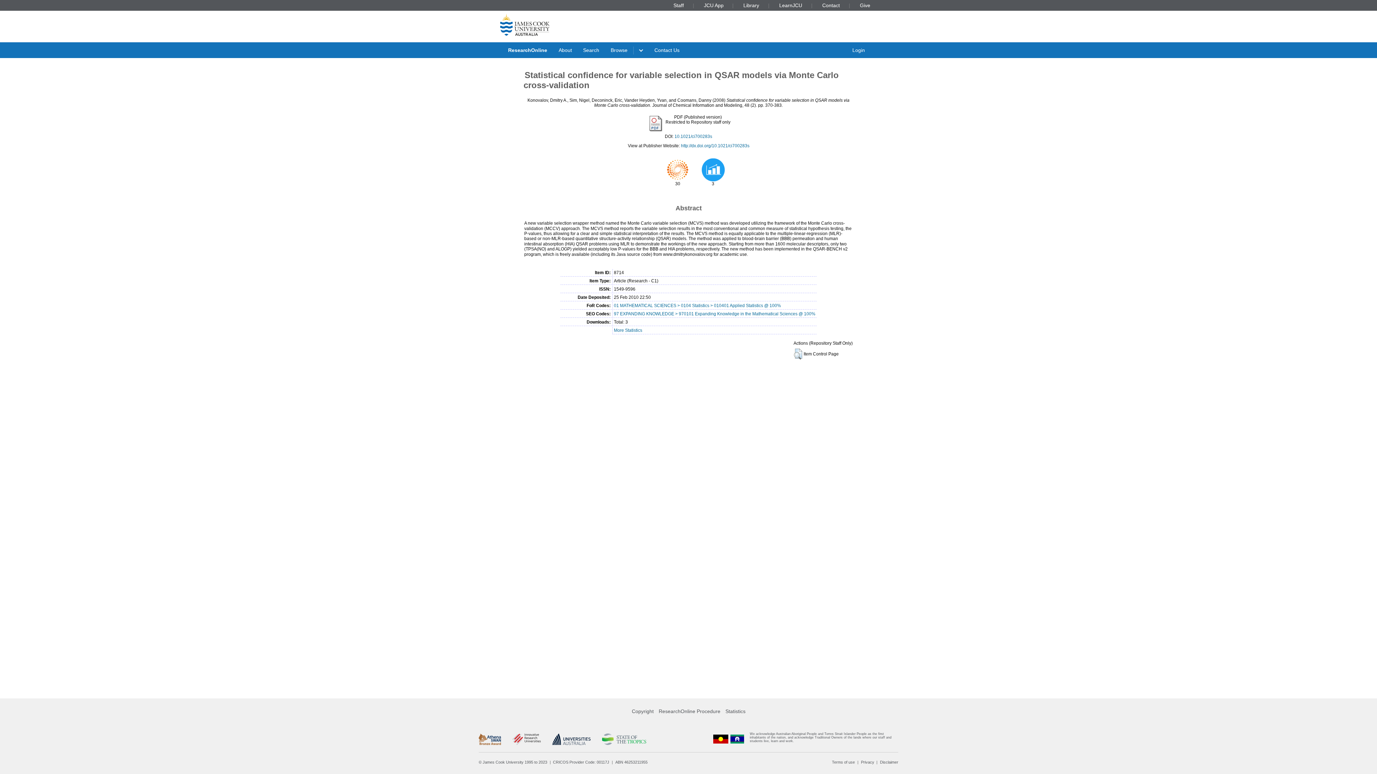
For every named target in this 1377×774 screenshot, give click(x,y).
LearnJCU (790, 5)
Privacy (867, 762)
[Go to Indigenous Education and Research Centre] (720, 739)
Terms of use (843, 762)
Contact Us (667, 50)
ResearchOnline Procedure (689, 711)
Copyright (643, 711)
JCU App (714, 5)
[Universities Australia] (571, 739)
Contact (831, 5)
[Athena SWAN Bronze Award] (490, 739)
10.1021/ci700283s (693, 136)
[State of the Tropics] (624, 739)
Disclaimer (889, 762)
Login (858, 50)
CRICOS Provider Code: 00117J (581, 762)
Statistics (735, 711)
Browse (619, 50)
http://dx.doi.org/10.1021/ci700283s (715, 145)
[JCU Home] (525, 25)
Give (865, 5)
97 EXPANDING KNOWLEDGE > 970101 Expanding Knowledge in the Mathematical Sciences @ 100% (714, 313)
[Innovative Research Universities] (526, 739)
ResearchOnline (527, 50)
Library (751, 5)
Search (591, 50)
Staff (678, 5)
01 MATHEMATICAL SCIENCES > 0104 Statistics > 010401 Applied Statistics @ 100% (697, 305)
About (565, 50)
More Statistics (628, 330)
